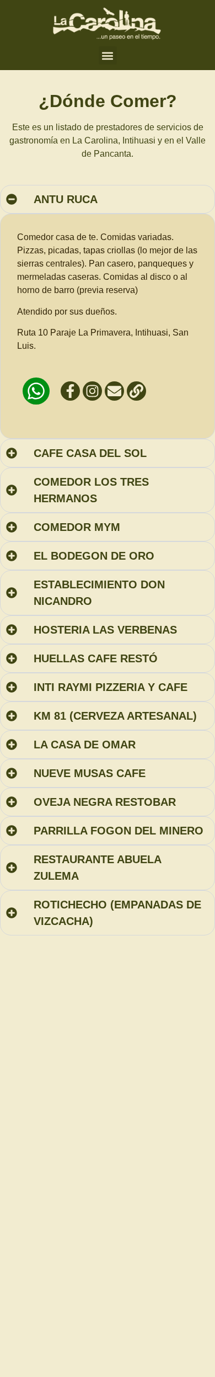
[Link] (136, 391)
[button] (108, 55)
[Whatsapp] (36, 391)
